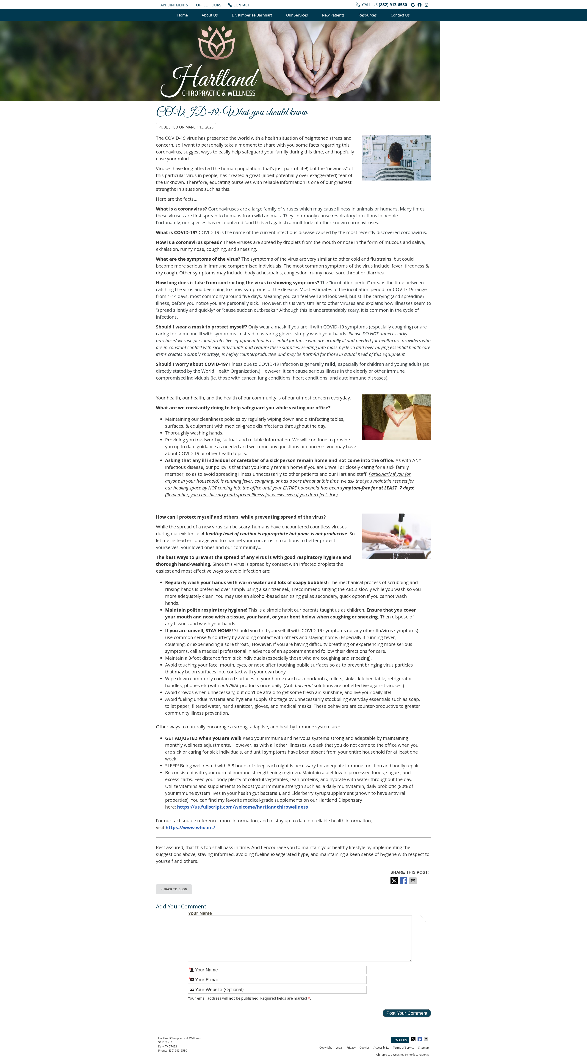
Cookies (365, 1047)
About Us (210, 15)
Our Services (297, 15)
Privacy (351, 1047)
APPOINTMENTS (174, 5)
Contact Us (400, 15)
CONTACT (241, 5)
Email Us (400, 1040)
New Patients (333, 15)
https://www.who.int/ (190, 827)
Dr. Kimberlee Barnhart (252, 15)
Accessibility (381, 1047)
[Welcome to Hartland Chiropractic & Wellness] (210, 62)
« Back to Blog (174, 889)
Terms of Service (403, 1047)
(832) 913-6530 (393, 5)
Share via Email (413, 880)
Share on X (394, 880)
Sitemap (423, 1047)
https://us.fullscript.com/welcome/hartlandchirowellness (242, 807)
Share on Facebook (404, 880)
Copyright (325, 1047)
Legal (339, 1047)
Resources (368, 15)
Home (182, 15)
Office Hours (208, 5)
